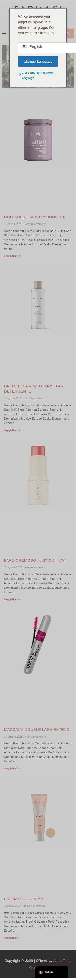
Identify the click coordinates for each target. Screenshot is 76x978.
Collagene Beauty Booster (35, 217)
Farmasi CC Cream (24, 899)
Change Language (38, 61)
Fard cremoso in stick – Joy (35, 560)
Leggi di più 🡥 (12, 256)
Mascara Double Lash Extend (36, 729)
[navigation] (51, 972)
